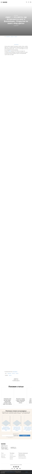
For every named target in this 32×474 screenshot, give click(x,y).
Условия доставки (3, 457)
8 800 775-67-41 (4, 446)
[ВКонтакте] (15, 466)
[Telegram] (18, 466)
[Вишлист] (28, 2)
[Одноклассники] (16, 466)
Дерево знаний (3, 456)
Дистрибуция (11, 457)
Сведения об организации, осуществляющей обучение (21, 455)
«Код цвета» (15, 371)
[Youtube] (13, 466)
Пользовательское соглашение (22, 456)
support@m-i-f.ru (13, 447)
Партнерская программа (13, 456)
